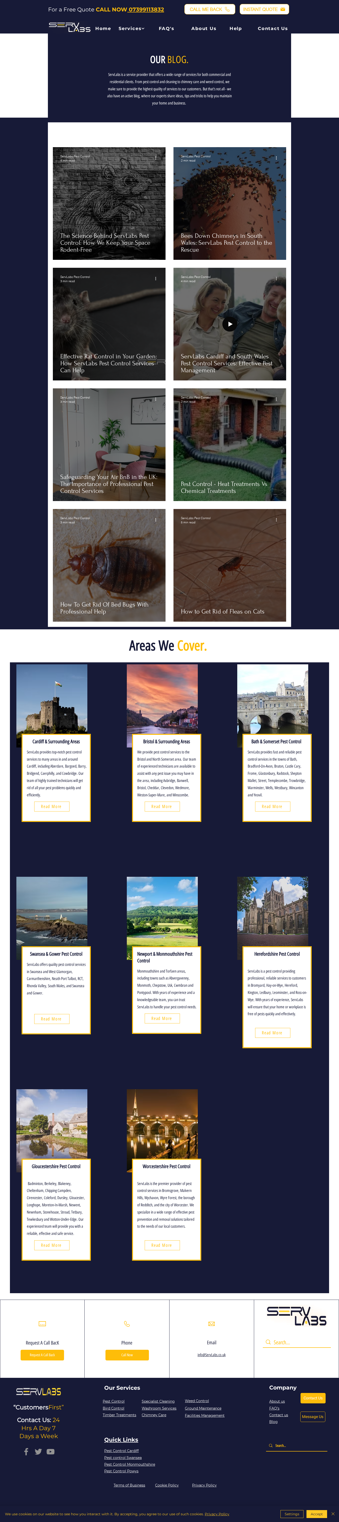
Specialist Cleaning (158, 1401)
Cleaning (111, 132)
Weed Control (197, 1401)
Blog (273, 1422)
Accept (317, 1514)
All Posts (59, 132)
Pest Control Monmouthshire (129, 1464)
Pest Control (85, 132)
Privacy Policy (217, 1514)
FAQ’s (274, 1408)
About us (277, 1401)
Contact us (278, 1415)
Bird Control (113, 1408)
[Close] (333, 1514)
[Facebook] (26, 1451)
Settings (292, 1514)
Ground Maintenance (203, 1408)
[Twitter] (38, 1451)
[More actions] (157, 158)
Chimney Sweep (140, 132)
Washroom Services (159, 1408)
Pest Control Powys (121, 1471)
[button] (209, 9)
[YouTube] (50, 1451)
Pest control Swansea (123, 1457)
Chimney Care (154, 1415)
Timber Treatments (119, 1415)
